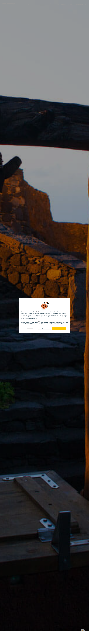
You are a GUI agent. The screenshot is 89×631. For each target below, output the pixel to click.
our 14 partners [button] (37, 311)
